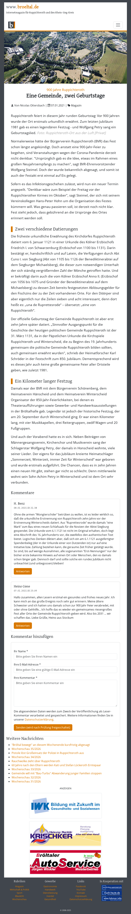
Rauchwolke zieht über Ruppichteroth (36, 761)
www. (22, 7)
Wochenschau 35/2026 (26, 749)
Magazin (19, 886)
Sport (19, 892)
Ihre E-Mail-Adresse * (27, 664)
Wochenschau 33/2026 (26, 769)
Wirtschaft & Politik (19, 889)
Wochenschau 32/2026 (26, 777)
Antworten (23, 571)
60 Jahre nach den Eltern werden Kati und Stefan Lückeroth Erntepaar (56, 765)
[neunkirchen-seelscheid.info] (111, 887)
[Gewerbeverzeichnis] (65, 805)
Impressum (81, 896)
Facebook (81, 886)
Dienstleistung (50, 892)
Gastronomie (50, 886)
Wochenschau (19, 899)
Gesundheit (50, 899)
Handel (50, 896)
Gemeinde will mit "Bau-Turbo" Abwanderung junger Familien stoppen (57, 773)
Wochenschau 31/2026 (26, 781)
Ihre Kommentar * (25, 678)
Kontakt (81, 892)
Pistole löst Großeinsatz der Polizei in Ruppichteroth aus (48, 753)
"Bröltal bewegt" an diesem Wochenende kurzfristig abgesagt (51, 745)
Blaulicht (19, 896)
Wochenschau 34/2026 (26, 757)
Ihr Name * (21, 651)
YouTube (80, 889)
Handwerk (50, 889)
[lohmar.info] (111, 898)
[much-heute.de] (111, 892)
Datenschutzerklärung (39, 719)
